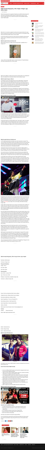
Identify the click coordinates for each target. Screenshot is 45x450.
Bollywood (33, 444)
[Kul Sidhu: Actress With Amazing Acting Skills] (6, 430)
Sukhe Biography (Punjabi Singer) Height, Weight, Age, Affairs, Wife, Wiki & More (39, 39)
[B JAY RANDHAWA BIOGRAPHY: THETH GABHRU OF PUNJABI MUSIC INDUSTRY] (15, 430)
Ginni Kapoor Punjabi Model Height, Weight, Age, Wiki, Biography (39, 26)
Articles (26, 444)
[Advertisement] (15, 25)
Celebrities (2, 6)
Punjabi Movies (33, 3)
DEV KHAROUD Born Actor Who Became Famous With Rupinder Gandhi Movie (39, 36)
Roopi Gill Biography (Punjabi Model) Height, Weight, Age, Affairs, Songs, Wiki (39, 30)
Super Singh (6, 201)
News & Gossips (27, 3)
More (38, 3)
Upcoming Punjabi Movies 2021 (18, 3)
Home (11, 3)
